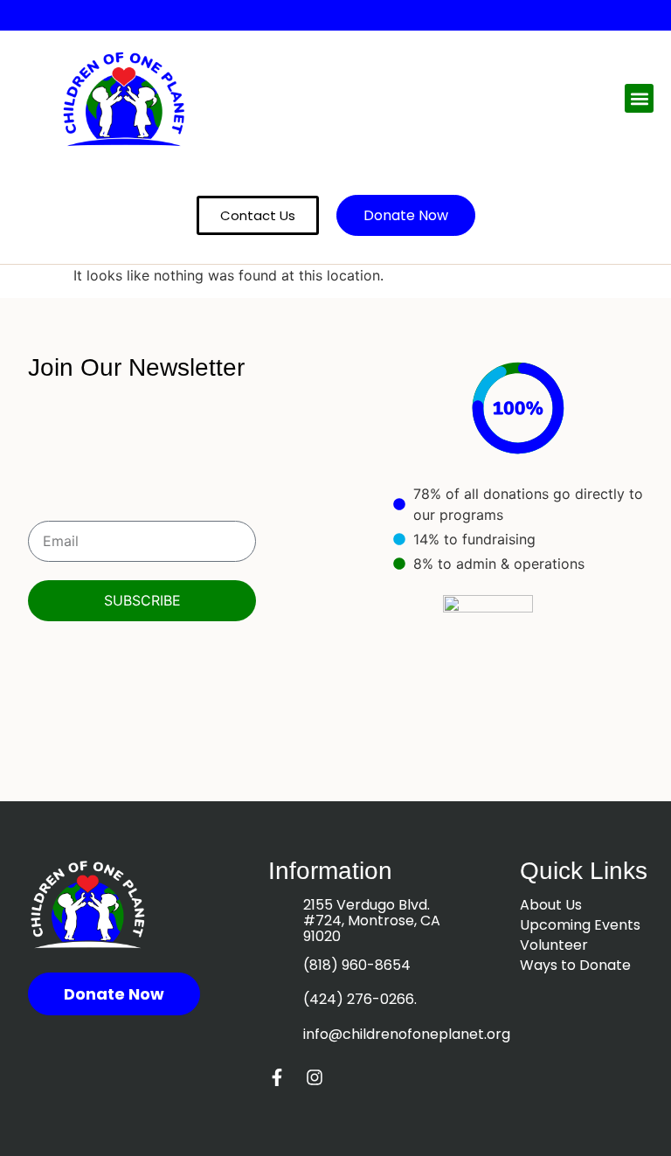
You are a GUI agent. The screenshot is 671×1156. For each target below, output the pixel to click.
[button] (639, 98)
